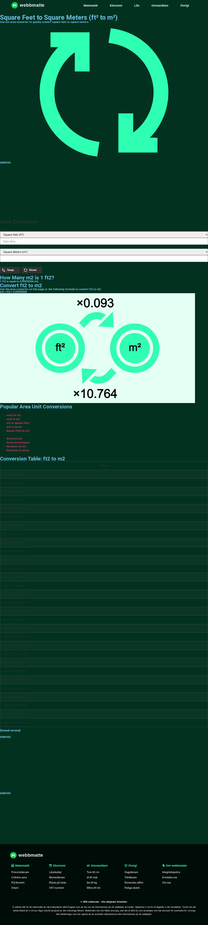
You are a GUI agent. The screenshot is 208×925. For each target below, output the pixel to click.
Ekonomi (59, 865)
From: (3, 229)
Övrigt (132, 865)
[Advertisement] (97, 190)
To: (2, 247)
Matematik (21, 865)
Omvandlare (99, 865)
